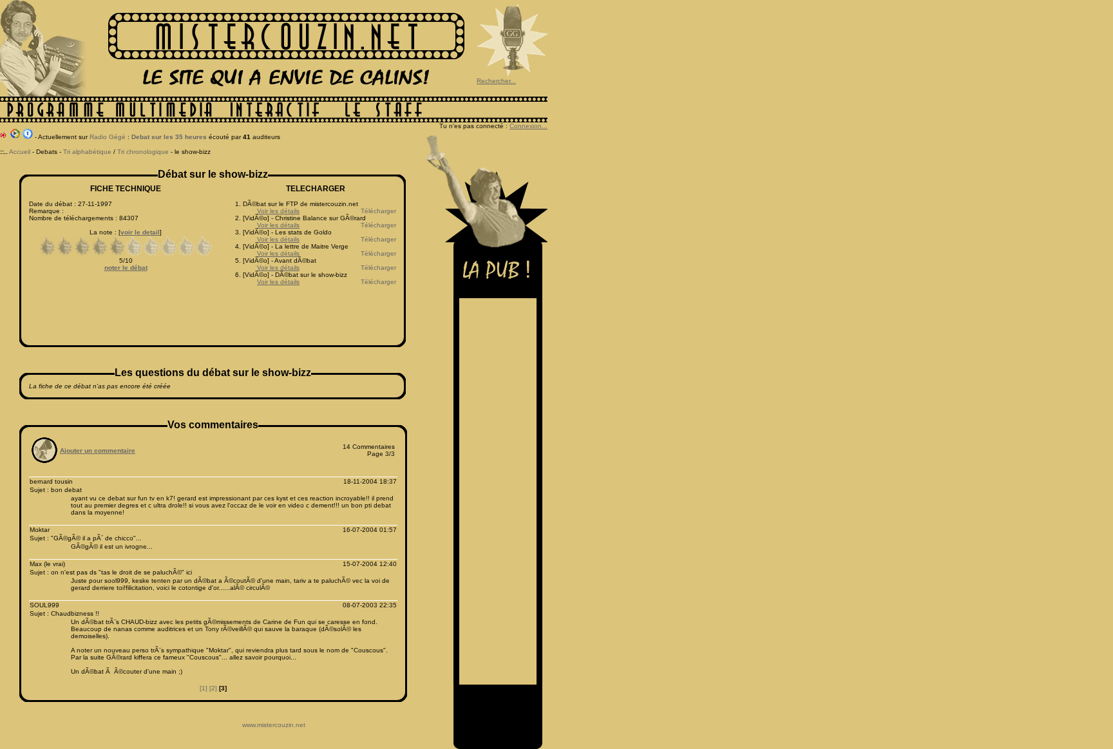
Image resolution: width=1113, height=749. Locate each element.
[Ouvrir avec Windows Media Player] (15, 136)
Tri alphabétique (87, 151)
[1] (203, 688)
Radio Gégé (108, 136)
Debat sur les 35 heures (169, 136)
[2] (213, 688)
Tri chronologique (143, 151)
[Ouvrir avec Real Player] (28, 136)
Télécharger (378, 210)
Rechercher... (496, 80)
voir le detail (140, 232)
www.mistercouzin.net (273, 724)
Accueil (19, 151)
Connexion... (528, 125)
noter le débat (125, 267)
